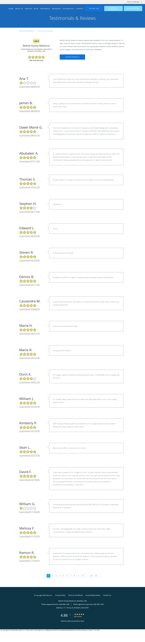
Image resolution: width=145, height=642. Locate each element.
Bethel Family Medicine (26, 31)
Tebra (82, 621)
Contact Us (107, 595)
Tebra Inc (49, 595)
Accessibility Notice (93, 595)
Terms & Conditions (75, 595)
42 (91, 576)
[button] (113, 8)
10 (82, 576)
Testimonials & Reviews (45, 31)
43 (96, 576)
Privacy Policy (60, 595)
